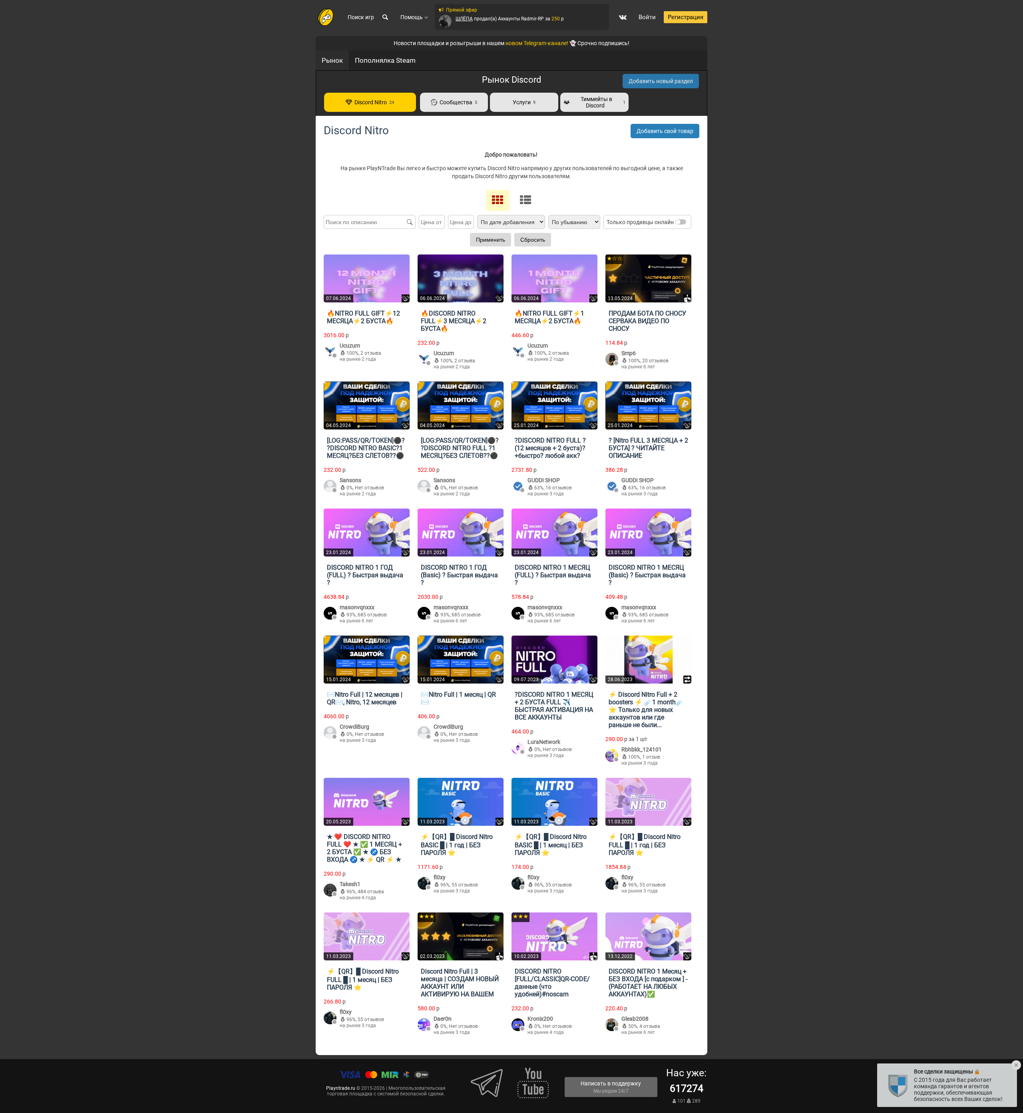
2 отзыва (370, 353)
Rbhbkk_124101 (641, 749)
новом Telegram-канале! (537, 43)
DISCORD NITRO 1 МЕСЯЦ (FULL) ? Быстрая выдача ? (553, 575)
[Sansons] (330, 487)
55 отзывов (465, 885)
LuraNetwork (543, 742)
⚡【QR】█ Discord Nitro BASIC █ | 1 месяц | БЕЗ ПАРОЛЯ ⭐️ (551, 845)
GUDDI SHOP (543, 480)
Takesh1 (350, 884)
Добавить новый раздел (661, 81)
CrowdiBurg (354, 726)
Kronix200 (540, 1019)
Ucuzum (350, 345)
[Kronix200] (518, 1025)
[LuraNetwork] (518, 748)
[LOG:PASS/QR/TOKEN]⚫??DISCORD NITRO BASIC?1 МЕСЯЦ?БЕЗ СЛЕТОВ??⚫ (366, 448)
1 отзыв (651, 757)
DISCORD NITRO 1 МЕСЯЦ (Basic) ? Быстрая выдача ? (647, 575)
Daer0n (443, 1019)
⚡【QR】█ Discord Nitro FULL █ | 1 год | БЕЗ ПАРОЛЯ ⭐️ (645, 845)
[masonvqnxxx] (330, 614)
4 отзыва (649, 1026)
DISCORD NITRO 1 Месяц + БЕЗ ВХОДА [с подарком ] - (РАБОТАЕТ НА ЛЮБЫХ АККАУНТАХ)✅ (648, 983)
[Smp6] (611, 360)
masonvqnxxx (357, 607)
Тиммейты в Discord (601, 102)
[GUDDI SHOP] (518, 487)
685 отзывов (372, 615)
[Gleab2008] (611, 1025)
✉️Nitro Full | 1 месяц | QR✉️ (458, 698)
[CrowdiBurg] (330, 733)
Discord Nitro (373, 102)
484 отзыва (371, 891)
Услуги (524, 102)
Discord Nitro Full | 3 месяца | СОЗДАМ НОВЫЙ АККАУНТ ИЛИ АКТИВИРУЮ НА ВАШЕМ (460, 983)
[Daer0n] (424, 1025)
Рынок (332, 60)
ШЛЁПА (464, 19)
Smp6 (628, 353)
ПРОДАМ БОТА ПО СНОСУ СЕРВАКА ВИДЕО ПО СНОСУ (647, 321)
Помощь (412, 17)
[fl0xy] (424, 884)
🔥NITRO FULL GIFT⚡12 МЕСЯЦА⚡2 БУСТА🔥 (363, 317)
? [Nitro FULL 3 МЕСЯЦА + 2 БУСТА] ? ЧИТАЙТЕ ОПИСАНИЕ (648, 448)
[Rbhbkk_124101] (611, 756)
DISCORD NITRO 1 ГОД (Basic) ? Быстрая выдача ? (459, 575)
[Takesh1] (330, 891)
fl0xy (440, 877)
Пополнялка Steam (385, 60)
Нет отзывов (369, 488)
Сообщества (457, 102)
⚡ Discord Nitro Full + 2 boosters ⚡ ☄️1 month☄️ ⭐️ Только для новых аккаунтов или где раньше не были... (646, 710)
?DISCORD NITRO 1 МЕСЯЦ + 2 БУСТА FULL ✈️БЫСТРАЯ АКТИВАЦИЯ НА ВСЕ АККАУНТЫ (554, 706)
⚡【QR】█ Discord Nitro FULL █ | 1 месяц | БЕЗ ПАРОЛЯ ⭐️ (363, 979)
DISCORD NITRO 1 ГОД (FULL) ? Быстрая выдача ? (365, 575)
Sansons (350, 480)
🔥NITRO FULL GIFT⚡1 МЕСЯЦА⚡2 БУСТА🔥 (549, 317)
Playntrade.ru (340, 1088)
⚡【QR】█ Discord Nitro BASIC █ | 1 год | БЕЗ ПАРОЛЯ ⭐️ (457, 845)
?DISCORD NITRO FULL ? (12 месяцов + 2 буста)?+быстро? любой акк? (550, 448)
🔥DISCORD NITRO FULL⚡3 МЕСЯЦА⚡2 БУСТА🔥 (453, 321)
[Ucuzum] (330, 352)
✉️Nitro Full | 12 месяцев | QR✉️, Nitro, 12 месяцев (364, 698)
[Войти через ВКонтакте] (623, 17)
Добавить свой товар (665, 131)
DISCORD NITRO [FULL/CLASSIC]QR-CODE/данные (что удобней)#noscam (552, 983)
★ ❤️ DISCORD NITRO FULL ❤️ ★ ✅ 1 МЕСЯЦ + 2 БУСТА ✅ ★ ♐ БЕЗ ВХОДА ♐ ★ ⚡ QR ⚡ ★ (364, 848)
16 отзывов (558, 488)
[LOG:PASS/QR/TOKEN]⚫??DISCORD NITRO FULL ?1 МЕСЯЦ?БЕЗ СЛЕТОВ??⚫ (460, 448)
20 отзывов (655, 361)
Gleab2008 (635, 1019)
